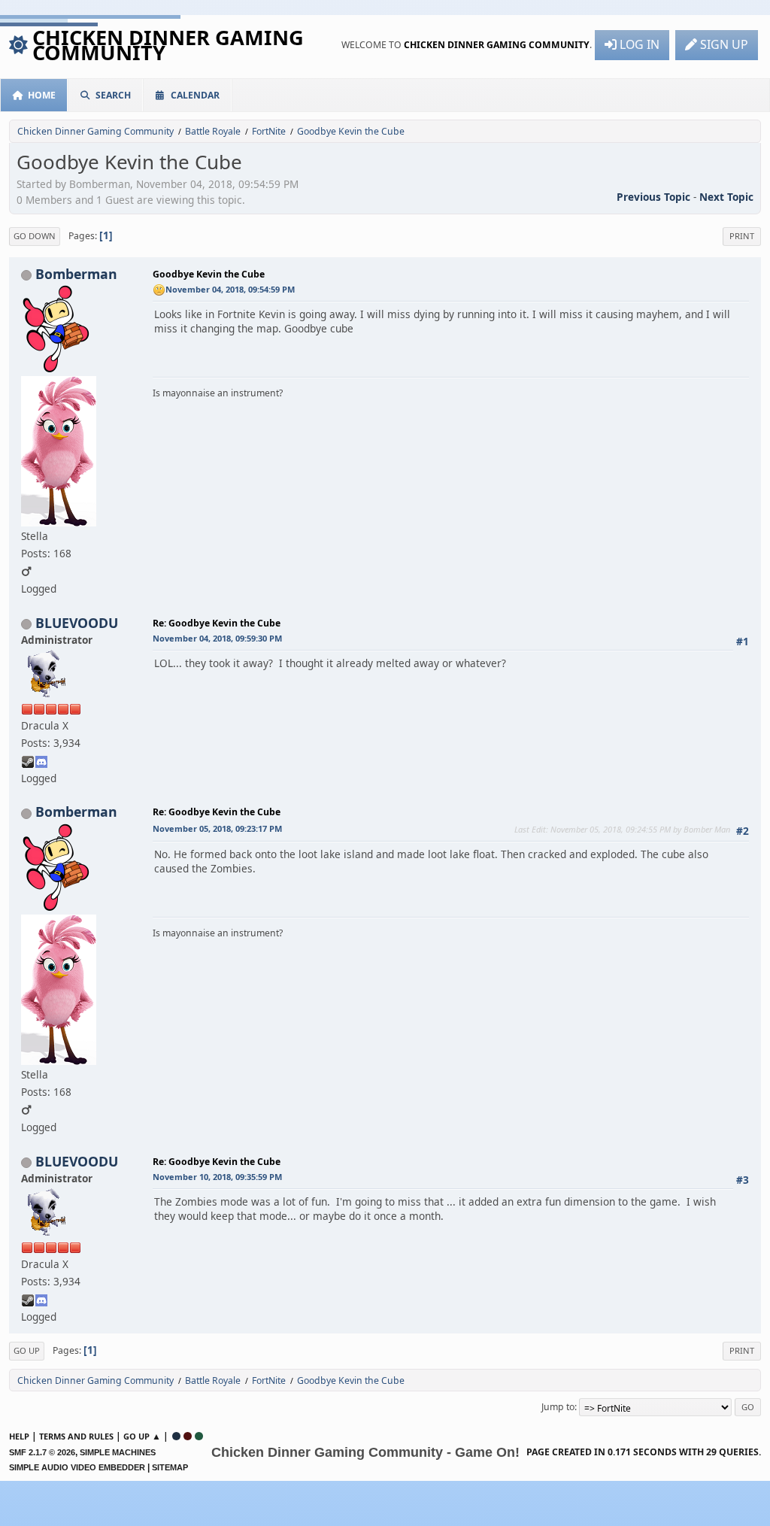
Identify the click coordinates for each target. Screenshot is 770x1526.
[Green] (199, 1436)
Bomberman (76, 274)
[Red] (187, 1436)
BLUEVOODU (76, 623)
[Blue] (176, 1436)
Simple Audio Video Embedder (77, 1467)
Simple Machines (118, 1452)
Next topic (726, 197)
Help (19, 1436)
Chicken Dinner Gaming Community (168, 44)
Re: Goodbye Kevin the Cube (216, 623)
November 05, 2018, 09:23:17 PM (217, 828)
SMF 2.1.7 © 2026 (42, 1452)
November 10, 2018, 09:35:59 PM (217, 1176)
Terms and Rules (76, 1436)
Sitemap (170, 1467)
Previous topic (653, 197)
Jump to (557, 1406)
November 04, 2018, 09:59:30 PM (217, 638)
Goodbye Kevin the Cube (209, 274)
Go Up (27, 1350)
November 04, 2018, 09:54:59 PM (230, 289)
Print (741, 235)
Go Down (35, 235)
